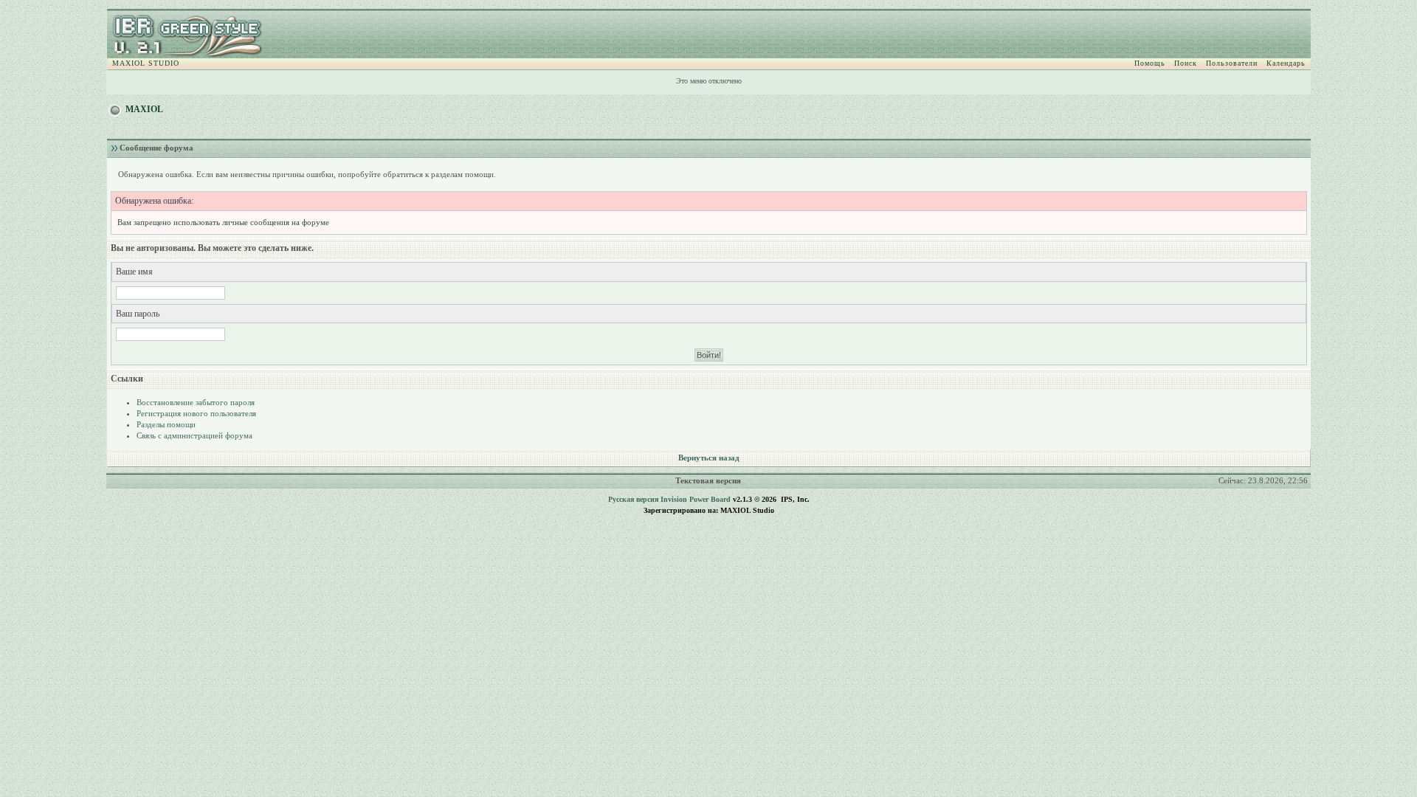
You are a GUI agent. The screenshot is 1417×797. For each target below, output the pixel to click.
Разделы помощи (166, 424)
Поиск (1185, 63)
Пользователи (1232, 63)
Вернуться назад (708, 457)
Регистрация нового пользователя (196, 413)
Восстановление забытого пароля (196, 402)
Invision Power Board (696, 499)
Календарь (1286, 63)
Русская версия (633, 499)
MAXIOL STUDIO (145, 63)
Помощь (1149, 63)
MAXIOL (144, 109)
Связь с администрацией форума (194, 435)
